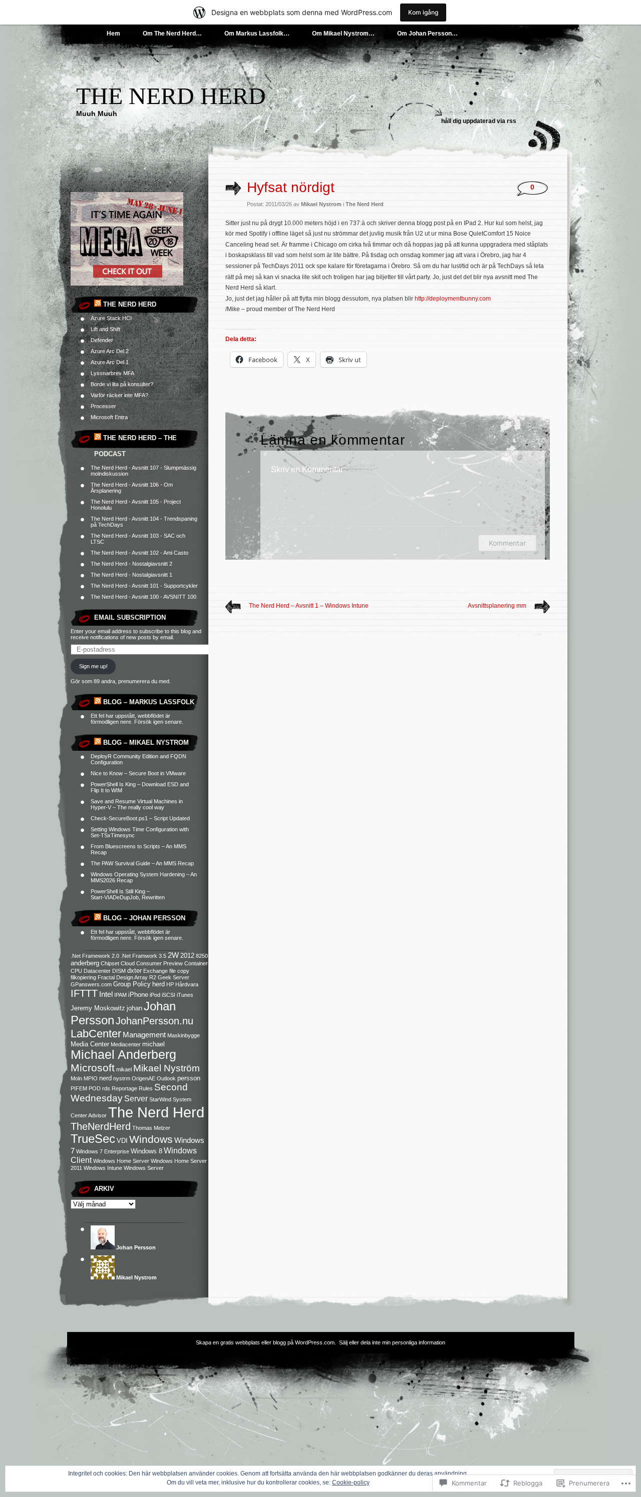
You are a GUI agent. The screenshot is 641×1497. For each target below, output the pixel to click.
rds (106, 1088)
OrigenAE (143, 1078)
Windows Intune (103, 1168)
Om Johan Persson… (427, 33)
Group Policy (132, 984)
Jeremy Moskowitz (98, 1008)
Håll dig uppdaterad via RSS (478, 121)
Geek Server (173, 977)
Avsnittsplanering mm (497, 605)
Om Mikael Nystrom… (343, 33)
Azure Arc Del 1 (110, 362)
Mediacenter (126, 1044)
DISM (119, 971)
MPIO (91, 1078)
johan (134, 1008)
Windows (151, 1139)
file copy (179, 971)
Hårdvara (186, 984)
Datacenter (97, 971)
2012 (187, 955)
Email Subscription (130, 617)
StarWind (160, 1099)
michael (153, 1044)
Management (144, 1034)
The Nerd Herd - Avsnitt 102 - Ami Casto (139, 553)
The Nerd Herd (171, 96)
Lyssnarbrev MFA (112, 373)
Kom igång (423, 12)
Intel (106, 994)
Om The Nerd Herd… (172, 33)
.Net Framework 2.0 (95, 956)
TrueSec (93, 1138)
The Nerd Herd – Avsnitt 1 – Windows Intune (309, 605)
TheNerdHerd (101, 1126)
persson (188, 1078)
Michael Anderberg (123, 1054)
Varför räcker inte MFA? (119, 395)
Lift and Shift (105, 329)
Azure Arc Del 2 (110, 351)
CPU (76, 971)
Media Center (90, 1044)
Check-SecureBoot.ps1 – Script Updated (140, 818)
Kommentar (507, 543)
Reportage (124, 1088)
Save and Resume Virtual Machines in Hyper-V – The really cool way (137, 804)
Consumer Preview (159, 963)
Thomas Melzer (151, 1128)
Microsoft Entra (109, 417)
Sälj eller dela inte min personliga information (392, 1342)
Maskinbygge (183, 1035)
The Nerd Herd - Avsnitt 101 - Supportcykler (144, 586)
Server (136, 1098)
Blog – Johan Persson (144, 918)
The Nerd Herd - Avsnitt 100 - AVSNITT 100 (143, 597)
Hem (113, 33)
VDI (122, 1140)
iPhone (138, 994)
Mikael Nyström (166, 1068)
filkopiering (83, 977)
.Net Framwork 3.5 (143, 956)
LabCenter (96, 1033)
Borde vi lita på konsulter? (122, 384)
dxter (134, 970)
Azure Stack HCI (111, 318)
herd (158, 984)
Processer (103, 406)
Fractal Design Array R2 (127, 977)
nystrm (121, 1078)
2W (173, 955)
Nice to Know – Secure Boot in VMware (138, 773)
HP (170, 984)
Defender (102, 340)
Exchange (155, 971)
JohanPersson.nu (154, 1020)
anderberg (85, 963)
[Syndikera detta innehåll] (97, 304)
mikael (124, 1069)
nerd (105, 1078)
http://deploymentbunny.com (453, 298)
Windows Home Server (121, 1161)
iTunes (185, 995)
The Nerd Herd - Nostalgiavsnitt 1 (131, 575)
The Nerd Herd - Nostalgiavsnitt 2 (131, 564)
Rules (146, 1088)
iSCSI (168, 995)
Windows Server (144, 1168)
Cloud (128, 963)
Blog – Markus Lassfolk (148, 702)
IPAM (120, 995)
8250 (202, 956)
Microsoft (93, 1068)
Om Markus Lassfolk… (256, 33)
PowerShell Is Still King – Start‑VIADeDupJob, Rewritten (128, 894)
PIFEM (79, 1088)
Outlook (166, 1078)
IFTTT (84, 993)
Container (196, 963)
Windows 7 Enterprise (102, 1151)
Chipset (110, 963)
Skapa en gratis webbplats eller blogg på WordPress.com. (266, 1342)
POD (95, 1088)
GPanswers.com (91, 984)
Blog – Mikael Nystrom (146, 742)
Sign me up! (93, 666)
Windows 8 (146, 1151)
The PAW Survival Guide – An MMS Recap (142, 863)
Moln (76, 1078)
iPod (155, 995)
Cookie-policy (351, 1482)
